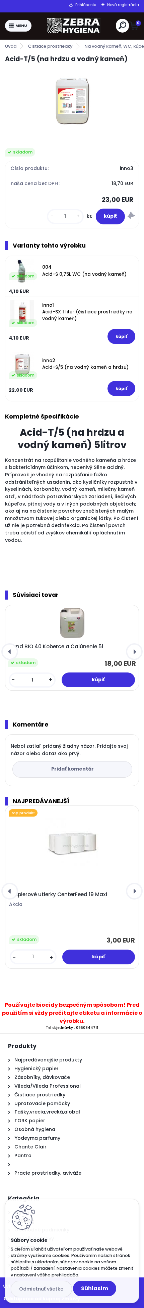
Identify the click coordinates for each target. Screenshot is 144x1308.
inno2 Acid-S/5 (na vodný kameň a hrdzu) (85, 363)
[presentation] (9, 651)
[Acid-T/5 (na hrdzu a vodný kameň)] (72, 100)
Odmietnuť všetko (41, 1288)
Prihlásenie (85, 4)
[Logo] (73, 26)
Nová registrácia (123, 4)
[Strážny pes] (131, 216)
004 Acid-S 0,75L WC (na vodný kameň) (84, 270)
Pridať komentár (72, 769)
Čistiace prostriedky (50, 46)
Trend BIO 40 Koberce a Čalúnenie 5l (55, 646)
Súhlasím (94, 1288)
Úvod (10, 46)
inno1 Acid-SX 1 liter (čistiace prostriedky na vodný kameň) (87, 312)
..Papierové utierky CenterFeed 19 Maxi (58, 894)
